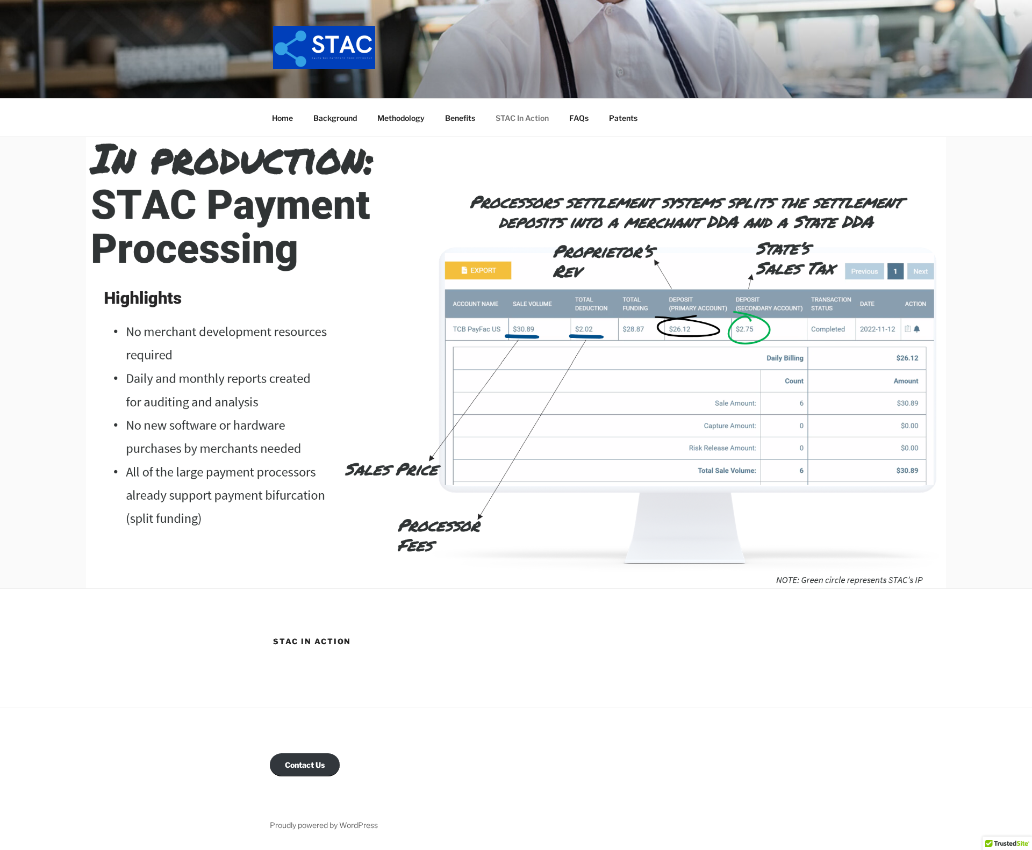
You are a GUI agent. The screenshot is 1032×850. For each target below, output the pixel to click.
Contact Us (305, 764)
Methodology (401, 118)
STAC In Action (522, 118)
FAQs (579, 118)
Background (335, 118)
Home (282, 118)
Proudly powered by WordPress (324, 825)
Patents (623, 118)
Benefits (460, 118)
